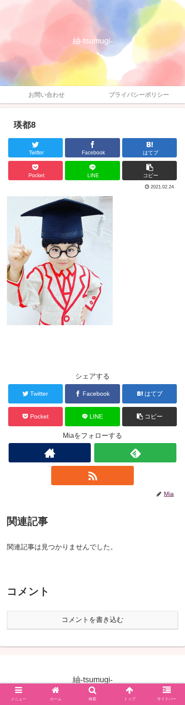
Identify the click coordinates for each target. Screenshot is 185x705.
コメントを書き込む (92, 619)
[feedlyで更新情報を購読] (135, 452)
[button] (149, 170)
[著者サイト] (50, 452)
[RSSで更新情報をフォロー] (92, 475)
